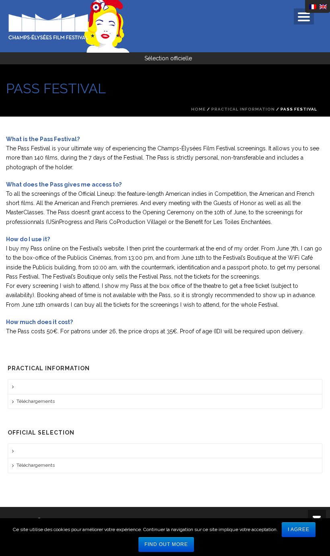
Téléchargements (35, 401)
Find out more (166, 544)
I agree (298, 529)
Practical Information (243, 109)
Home (198, 109)
